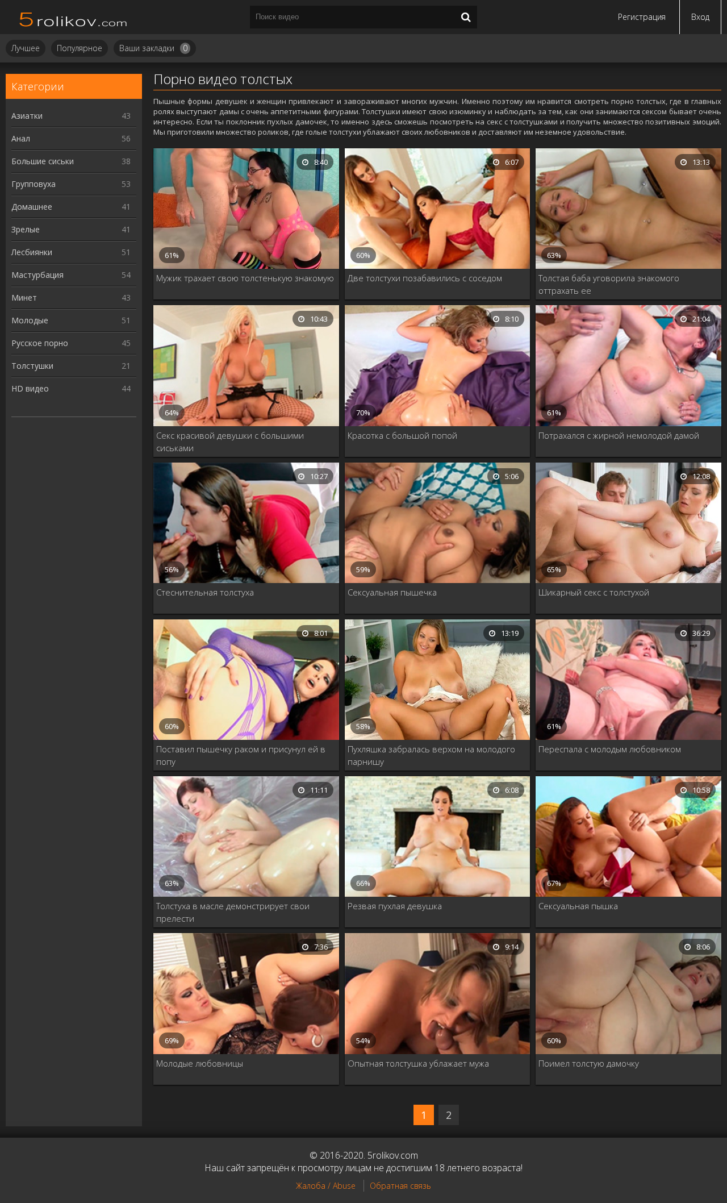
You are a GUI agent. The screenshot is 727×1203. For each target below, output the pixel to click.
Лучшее (25, 48)
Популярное (79, 48)
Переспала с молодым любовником (609, 749)
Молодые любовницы (199, 1063)
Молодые (71, 320)
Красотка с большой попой (402, 435)
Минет (71, 297)
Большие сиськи (71, 161)
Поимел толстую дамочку (588, 1063)
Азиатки (71, 115)
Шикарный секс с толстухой (593, 592)
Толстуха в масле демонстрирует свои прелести (233, 912)
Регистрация (642, 16)
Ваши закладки (153, 48)
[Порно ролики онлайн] (74, 17)
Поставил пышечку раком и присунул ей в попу (240, 755)
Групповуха (71, 183)
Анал (71, 138)
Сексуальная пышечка (392, 592)
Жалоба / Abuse (326, 1185)
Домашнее (71, 206)
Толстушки (71, 365)
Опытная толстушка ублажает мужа (418, 1063)
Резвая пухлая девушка (395, 905)
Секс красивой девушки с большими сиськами (230, 441)
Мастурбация (71, 274)
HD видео (71, 388)
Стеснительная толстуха (205, 592)
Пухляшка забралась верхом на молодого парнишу (431, 755)
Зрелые (71, 229)
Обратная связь (400, 1185)
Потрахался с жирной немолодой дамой (618, 435)
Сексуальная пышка (578, 905)
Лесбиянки (71, 252)
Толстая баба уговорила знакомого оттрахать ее (608, 284)
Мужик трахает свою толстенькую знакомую (245, 278)
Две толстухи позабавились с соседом (425, 278)
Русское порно (71, 343)
